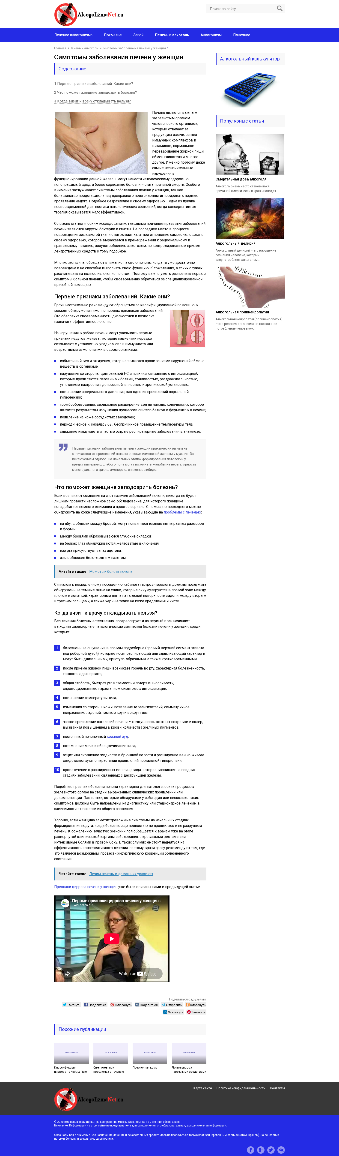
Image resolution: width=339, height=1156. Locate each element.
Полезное (241, 35)
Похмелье (113, 35)
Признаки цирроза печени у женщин (85, 887)
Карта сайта (202, 1088)
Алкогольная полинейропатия (242, 312)
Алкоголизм (211, 35)
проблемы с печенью (182, 512)
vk (281, 1150)
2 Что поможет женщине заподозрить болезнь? (95, 92)
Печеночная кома (145, 1067)
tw (271, 1150)
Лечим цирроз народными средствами (189, 1069)
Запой (138, 35)
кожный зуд (117, 736)
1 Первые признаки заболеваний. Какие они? (93, 83)
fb (250, 1150)
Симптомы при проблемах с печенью (108, 1069)
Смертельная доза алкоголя (241, 179)
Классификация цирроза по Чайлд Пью (70, 1069)
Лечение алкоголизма (73, 35)
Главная (60, 48)
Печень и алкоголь (84, 48)
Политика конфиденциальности (241, 1088)
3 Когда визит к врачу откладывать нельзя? (92, 101)
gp (261, 1150)
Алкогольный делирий (236, 243)
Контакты (277, 1088)
